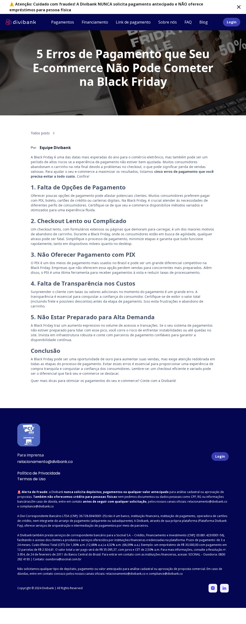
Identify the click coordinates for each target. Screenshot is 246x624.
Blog (203, 22)
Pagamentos (62, 22)
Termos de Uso (31, 479)
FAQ (188, 22)
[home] (21, 22)
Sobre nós (167, 22)
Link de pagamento (133, 22)
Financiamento (95, 22)
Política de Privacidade (38, 473)
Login (231, 22)
